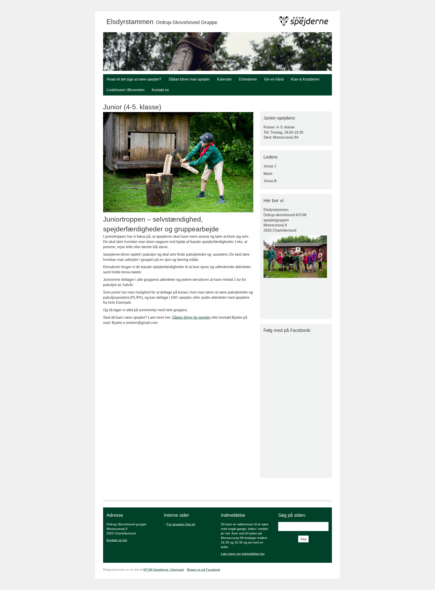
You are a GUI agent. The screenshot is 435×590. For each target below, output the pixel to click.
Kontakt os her (116, 540)
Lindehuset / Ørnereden (126, 90)
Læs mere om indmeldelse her (242, 554)
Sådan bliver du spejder (191, 317)
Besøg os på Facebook (203, 569)
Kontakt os (160, 90)
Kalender (224, 79)
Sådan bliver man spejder (189, 79)
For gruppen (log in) (181, 524)
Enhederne (248, 79)
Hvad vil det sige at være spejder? (134, 79)
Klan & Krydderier (305, 79)
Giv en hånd (274, 79)
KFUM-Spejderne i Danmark (163, 569)
